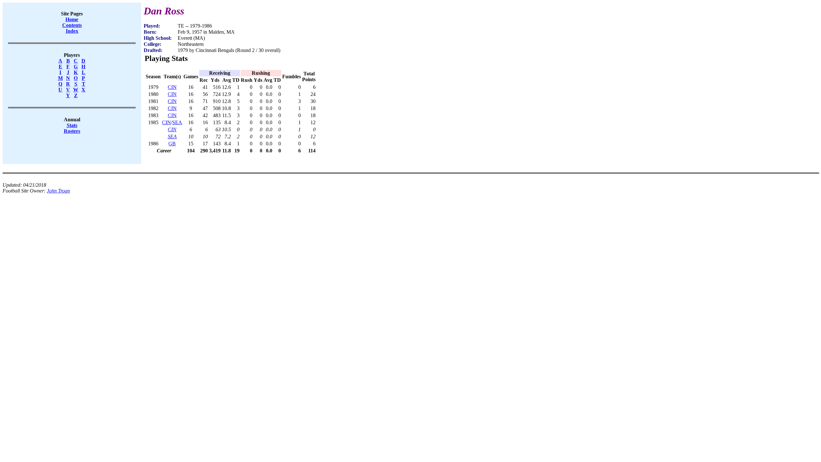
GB (172, 143)
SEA (177, 122)
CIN (172, 87)
